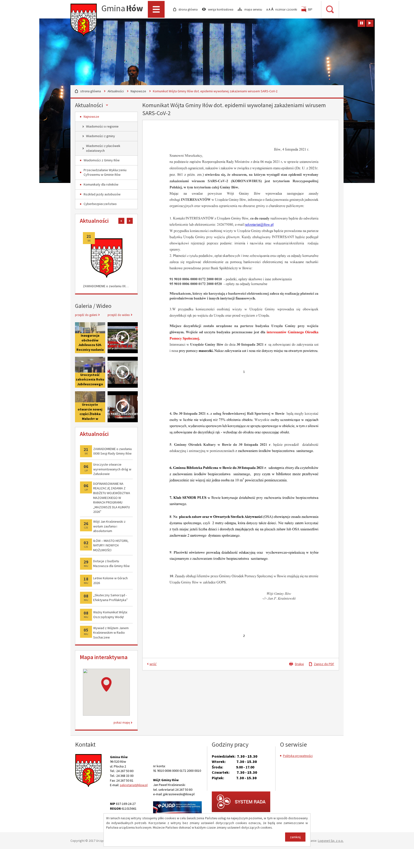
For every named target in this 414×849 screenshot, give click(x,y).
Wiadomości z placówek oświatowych (103, 148)
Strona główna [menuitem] (188, 9)
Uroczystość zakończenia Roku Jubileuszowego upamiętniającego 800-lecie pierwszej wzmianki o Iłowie (90, 372)
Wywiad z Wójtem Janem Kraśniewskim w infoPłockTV (123, 406)
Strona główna (90, 91)
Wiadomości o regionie (102, 126)
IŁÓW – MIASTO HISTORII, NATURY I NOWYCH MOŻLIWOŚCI (110, 545)
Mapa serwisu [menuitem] (253, 9)
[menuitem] (306, 9)
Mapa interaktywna (103, 657)
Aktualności (116, 91)
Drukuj (299, 664)
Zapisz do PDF (324, 664)
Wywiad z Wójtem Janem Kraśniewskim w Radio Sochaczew (111, 632)
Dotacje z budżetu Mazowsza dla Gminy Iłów (111, 563)
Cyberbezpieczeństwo (100, 204)
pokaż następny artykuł (130, 221)
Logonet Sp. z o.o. (331, 840)
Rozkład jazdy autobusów (102, 194)
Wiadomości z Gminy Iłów (102, 160)
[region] (106, 692)
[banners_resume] (370, 23)
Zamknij (295, 837)
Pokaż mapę (122, 722)
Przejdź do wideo (119, 315)
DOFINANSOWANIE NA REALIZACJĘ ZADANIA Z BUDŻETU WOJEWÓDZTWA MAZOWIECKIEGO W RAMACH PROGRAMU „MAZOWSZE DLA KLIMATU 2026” (111, 497)
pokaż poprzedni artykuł (121, 221)
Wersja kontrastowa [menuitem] (221, 9)
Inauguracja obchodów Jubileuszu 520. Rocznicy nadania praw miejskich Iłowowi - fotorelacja (90, 349)
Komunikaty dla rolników (101, 184)
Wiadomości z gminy (100, 136)
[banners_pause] (361, 23)
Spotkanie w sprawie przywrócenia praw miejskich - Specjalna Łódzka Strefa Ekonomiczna (123, 372)
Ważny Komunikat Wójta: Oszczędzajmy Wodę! (110, 614)
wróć (153, 664)
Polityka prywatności (298, 756)
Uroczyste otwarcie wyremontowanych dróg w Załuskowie (112, 469)
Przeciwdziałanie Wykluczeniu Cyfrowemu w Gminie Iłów (105, 172)
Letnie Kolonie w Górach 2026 (110, 580)
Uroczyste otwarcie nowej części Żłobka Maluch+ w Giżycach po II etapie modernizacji (90, 418)
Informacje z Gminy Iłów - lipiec (123, 337)
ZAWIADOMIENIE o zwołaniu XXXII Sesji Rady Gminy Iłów (106, 286)
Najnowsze (138, 91)
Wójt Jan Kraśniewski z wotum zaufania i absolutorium (109, 526)
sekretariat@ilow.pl (134, 785)
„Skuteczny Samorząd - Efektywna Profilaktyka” (110, 597)
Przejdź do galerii (86, 315)
